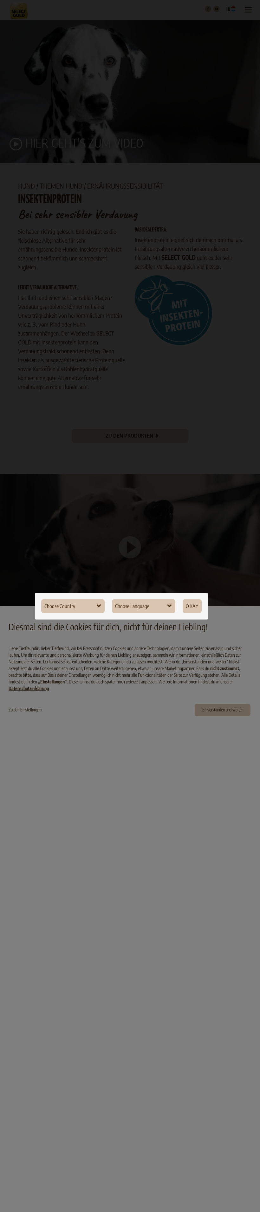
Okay (192, 606)
